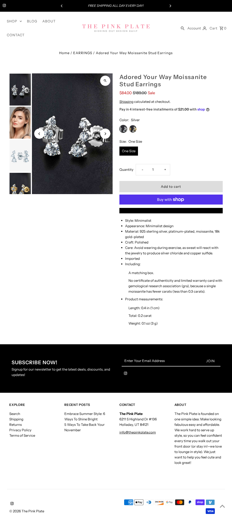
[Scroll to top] (222, 506)
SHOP (12, 21)
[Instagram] (4, 5)
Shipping (126, 101)
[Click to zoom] (105, 81)
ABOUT (49, 21)
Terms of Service (22, 435)
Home (64, 53)
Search (14, 414)
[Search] (183, 28)
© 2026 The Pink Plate (26, 511)
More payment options (171, 210)
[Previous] (61, 5)
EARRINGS (82, 53)
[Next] (170, 5)
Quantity (126, 169)
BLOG (32, 21)
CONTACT (16, 35)
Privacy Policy (20, 430)
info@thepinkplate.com (137, 432)
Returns (15, 424)
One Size (128, 151)
